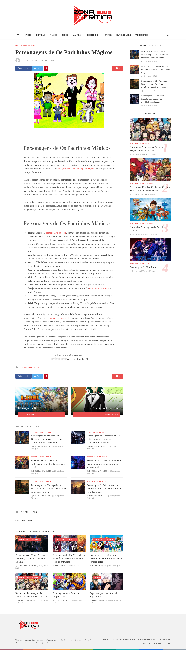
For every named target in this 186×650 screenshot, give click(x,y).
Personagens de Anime (25, 46)
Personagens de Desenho (141, 183)
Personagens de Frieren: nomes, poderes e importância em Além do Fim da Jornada (104, 488)
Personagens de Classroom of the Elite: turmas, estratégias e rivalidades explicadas (103, 439)
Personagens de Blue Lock (143, 267)
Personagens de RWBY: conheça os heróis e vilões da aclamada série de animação (69, 558)
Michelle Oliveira (27, 600)
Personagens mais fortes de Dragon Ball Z (66, 595)
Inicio (106, 640)
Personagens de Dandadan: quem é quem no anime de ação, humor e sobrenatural (104, 463)
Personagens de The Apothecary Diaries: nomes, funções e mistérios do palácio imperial (48, 488)
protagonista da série (56, 233)
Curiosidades (123, 35)
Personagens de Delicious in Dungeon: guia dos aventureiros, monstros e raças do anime (47, 439)
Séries (65, 35)
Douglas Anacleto (42, 446)
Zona (26, 60)
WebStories (141, 35)
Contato (147, 643)
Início (28, 35)
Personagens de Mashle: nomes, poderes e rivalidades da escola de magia (48, 463)
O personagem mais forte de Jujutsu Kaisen (104, 595)
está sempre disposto (99, 288)
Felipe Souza (61, 600)
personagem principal (58, 318)
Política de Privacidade (123, 640)
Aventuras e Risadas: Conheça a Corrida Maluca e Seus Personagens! (150, 189)
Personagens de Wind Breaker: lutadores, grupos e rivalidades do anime (30, 558)
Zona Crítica (26, 643)
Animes (77, 35)
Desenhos (92, 35)
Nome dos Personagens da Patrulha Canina (147, 229)
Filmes (53, 35)
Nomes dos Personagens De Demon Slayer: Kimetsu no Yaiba (31, 595)
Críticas (40, 35)
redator (59, 566)
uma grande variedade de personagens (75, 168)
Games (108, 35)
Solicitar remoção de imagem (154, 640)
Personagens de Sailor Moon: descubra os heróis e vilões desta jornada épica (106, 558)
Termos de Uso (162, 643)
